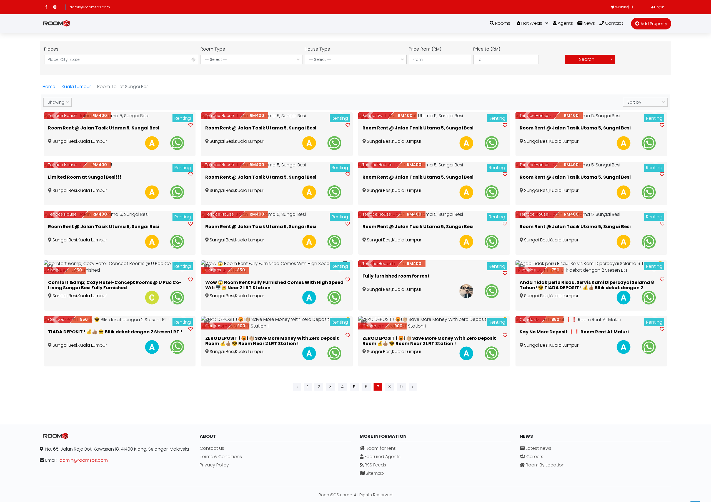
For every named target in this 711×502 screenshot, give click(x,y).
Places (51, 49)
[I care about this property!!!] (190, 125)
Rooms (502, 23)
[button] (55, 115)
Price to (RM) (486, 49)
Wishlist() (623, 7)
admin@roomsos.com (89, 7)
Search (586, 59)
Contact (613, 23)
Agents (565, 23)
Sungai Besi (64, 141)
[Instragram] (57, 7)
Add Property (653, 23)
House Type (317, 49)
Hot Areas (531, 23)
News (588, 23)
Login (659, 7)
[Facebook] (49, 7)
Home (48, 86)
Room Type (213, 49)
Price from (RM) (425, 49)
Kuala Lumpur (76, 86)
